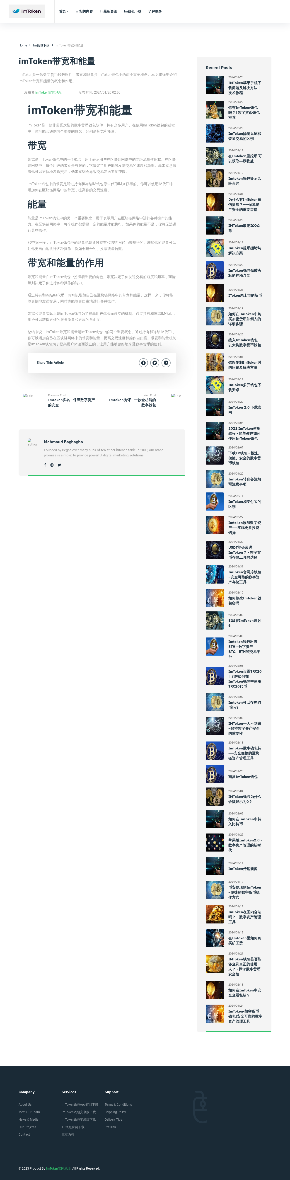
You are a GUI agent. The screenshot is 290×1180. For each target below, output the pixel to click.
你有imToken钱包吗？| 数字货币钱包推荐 (244, 112)
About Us (25, 1104)
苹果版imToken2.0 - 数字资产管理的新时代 (245, 845)
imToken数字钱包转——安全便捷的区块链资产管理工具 (244, 753)
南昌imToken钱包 (243, 776)
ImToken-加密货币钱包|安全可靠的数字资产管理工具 (245, 1016)
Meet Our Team (29, 1112)
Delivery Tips (113, 1119)
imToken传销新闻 (243, 868)
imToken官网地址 (48, 92)
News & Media (29, 1119)
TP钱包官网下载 (73, 1127)
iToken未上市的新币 (245, 295)
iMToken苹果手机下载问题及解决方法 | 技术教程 (244, 87)
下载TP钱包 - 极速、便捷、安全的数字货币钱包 (244, 458)
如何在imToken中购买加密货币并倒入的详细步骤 (244, 319)
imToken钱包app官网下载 (80, 1104)
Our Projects (27, 1127)
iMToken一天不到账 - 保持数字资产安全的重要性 (244, 728)
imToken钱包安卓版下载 (79, 1112)
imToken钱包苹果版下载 (79, 1119)
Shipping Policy (115, 1112)
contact (24, 1134)
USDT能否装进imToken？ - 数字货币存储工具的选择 (244, 552)
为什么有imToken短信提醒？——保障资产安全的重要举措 (244, 204)
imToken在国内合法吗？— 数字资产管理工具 (244, 917)
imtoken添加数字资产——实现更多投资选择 (244, 527)
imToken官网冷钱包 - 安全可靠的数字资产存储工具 (244, 577)
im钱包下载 (41, 45)
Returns (110, 1127)
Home (23, 45)
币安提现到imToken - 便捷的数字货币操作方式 (244, 892)
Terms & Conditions (118, 1104)
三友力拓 (68, 1134)
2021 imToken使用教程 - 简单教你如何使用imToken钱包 (244, 433)
